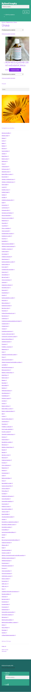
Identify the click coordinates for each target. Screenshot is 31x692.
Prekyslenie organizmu (7, 565)
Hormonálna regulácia (7, 501)
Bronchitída (4, 176)
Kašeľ (3, 202)
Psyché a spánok (6, 431)
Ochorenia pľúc (5, 210)
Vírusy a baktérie (6, 228)
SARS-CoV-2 (4, 586)
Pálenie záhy (5, 545)
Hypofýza (4, 238)
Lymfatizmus (5, 207)
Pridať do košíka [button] (15, 70)
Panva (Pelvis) (5, 627)
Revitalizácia (5, 316)
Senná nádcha (5, 151)
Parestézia (4, 310)
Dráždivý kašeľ (5, 192)
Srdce (3, 352)
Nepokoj (4, 452)
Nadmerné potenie (6, 305)
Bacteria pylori (5, 599)
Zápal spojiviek (5, 231)
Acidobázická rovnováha (7, 269)
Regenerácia (9, 22)
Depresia (4, 437)
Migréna (3, 380)
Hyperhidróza (5, 292)
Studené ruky (5, 326)
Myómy (3, 625)
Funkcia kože (5, 251)
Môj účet (7, 672)
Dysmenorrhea (5, 604)
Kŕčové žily (4, 300)
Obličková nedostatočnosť (8, 246)
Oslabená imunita (6, 341)
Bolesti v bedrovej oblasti (8, 411)
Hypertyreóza (5, 439)
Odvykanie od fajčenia (7, 213)
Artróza (3, 403)
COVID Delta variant (6, 576)
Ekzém (3, 143)
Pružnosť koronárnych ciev (8, 313)
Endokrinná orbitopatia (7, 496)
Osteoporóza (5, 421)
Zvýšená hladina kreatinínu (8, 635)
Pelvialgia (4, 630)
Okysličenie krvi (5, 393)
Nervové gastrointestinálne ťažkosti (10, 540)
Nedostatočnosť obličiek (7, 243)
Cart (6, 684)
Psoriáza (4, 462)
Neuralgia (4, 383)
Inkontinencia (5, 259)
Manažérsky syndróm (7, 442)
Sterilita (4, 632)
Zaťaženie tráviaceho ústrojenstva (10, 591)
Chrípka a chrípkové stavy (8, 179)
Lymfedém (4, 365)
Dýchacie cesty (5, 169)
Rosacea (4, 148)
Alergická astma (5, 171)
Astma (3, 140)
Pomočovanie (5, 563)
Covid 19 (4, 187)
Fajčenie (3, 195)
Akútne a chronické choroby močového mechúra (13, 555)
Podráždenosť (5, 395)
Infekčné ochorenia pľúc (7, 200)
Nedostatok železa (6, 478)
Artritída (4, 401)
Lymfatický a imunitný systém (9, 336)
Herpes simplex (5, 578)
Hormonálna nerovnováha (8, 612)
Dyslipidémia (5, 529)
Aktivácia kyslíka (6, 133)
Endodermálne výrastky (7, 233)
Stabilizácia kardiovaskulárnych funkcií (11, 321)
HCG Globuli (4, 254)
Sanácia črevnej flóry (7, 486)
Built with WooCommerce (8, 667)
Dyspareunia (5, 607)
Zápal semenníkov (6, 571)
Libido (3, 475)
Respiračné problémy (7, 509)
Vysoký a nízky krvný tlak (7, 334)
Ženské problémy (6, 594)
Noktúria (4, 388)
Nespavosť (4, 457)
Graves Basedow (5, 498)
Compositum (5, 166)
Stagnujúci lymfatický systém (9, 354)
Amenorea (4, 596)
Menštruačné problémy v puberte (9, 622)
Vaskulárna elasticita (7, 331)
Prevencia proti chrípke (7, 218)
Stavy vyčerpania (6, 465)
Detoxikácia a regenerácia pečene (9, 522)
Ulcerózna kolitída (6, 550)
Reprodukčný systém (6, 483)
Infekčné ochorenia (6, 256)
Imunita (3, 295)
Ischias (3, 416)
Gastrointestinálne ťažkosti (8, 532)
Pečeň (3, 547)
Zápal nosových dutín (7, 359)
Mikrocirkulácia (5, 303)
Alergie (3, 138)
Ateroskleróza (5, 274)
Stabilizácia (4, 318)
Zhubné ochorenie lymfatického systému (11, 362)
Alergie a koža (5, 135)
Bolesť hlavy (4, 156)
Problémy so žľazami (6, 426)
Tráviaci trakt (5, 511)
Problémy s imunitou (7, 249)
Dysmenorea (5, 601)
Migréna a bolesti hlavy (7, 372)
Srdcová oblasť (5, 488)
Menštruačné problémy (7, 620)
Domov (3, 22)
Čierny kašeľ (4, 184)
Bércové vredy (5, 277)
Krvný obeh (4, 267)
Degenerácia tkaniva (6, 285)
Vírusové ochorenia (6, 573)
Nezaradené (4, 385)
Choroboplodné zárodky (7, 516)
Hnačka (3, 534)
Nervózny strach (5, 455)
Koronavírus (4, 205)
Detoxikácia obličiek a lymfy (8, 524)
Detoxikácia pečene (6, 527)
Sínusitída (4, 223)
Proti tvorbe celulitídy (7, 429)
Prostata (4, 568)
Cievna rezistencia (6, 280)
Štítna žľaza (4, 491)
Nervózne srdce (5, 308)
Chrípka (3, 153)
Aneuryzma (4, 272)
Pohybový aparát (6, 398)
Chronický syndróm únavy (8, 434)
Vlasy (3, 589)
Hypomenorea (5, 473)
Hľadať (7, 674)
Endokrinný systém (6, 236)
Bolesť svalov (5, 159)
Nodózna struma (6, 506)
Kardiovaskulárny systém (8, 262)
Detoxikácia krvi (5, 287)
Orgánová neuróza (6, 460)
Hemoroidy (4, 290)
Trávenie (4, 328)
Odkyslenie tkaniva (6, 390)
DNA (3, 413)
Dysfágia (4, 493)
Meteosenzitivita (6, 370)
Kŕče (3, 537)
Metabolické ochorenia (7, 367)
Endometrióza (5, 609)
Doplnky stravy (5, 189)
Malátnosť (4, 161)
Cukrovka (4, 282)
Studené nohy (5, 323)
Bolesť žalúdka (5, 514)
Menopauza (4, 444)
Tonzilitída (4, 225)
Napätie (3, 449)
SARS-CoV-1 (4, 583)
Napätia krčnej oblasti (7, 419)
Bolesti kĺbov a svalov (7, 174)
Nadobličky (4, 241)
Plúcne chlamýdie (6, 215)
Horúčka (4, 197)
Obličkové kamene (6, 560)
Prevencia (4, 344)
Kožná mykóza (5, 264)
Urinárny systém (5, 553)
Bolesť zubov (5, 377)
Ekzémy (3, 146)
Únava (3, 164)
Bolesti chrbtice (5, 406)
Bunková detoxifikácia (7, 339)
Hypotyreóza (5, 504)
